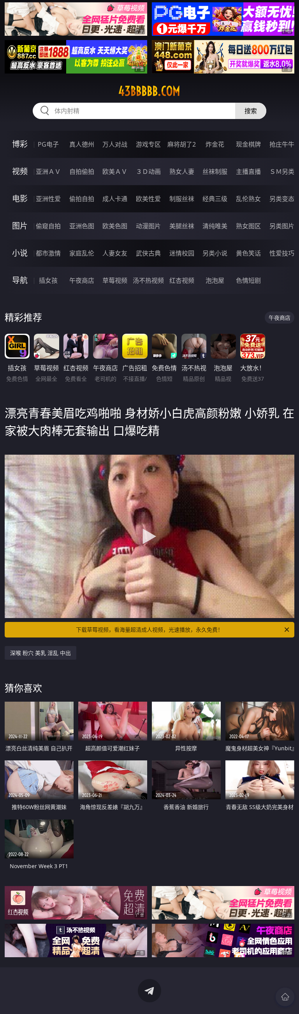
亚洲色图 (81, 226)
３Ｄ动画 (148, 171)
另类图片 (281, 226)
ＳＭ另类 (281, 171)
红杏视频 (181, 280)
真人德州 (81, 144)
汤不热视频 (148, 280)
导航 (20, 280)
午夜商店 (81, 280)
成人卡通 (114, 198)
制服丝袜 (181, 198)
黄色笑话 (248, 253)
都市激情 (48, 253)
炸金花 (215, 144)
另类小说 (214, 253)
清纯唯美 (214, 226)
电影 (20, 198)
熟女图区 (248, 226)
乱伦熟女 (248, 198)
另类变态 (281, 198)
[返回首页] (285, 997)
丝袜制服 (214, 171)
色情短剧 (248, 280)
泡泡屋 (215, 280)
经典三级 (214, 198)
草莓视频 (114, 280)
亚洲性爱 (48, 198)
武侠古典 (148, 253)
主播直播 (248, 171)
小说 (20, 253)
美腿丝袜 (181, 226)
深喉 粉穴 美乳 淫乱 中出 (40, 653)
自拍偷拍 (81, 171)
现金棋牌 (248, 144)
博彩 (20, 144)
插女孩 (48, 280)
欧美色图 (114, 226)
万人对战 (114, 144)
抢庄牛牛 (281, 144)
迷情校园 (181, 253)
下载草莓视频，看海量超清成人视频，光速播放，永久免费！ (149, 629)
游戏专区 (148, 144)
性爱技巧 (281, 253)
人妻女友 (114, 253)
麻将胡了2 (181, 144)
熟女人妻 (181, 171)
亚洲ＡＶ (48, 171)
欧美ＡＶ (114, 171)
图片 (20, 226)
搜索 (250, 111)
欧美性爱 (148, 198)
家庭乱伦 (81, 253)
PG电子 (48, 144)
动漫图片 (148, 226)
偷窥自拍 (48, 226)
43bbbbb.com (149, 91)
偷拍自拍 (81, 198)
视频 (20, 171)
